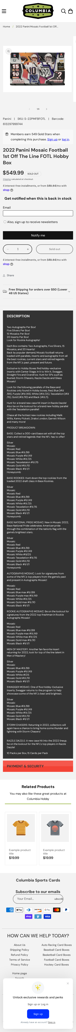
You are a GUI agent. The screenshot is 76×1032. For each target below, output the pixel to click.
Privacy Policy (19, 964)
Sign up (52, 139)
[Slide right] (46, 109)
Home (6, 26)
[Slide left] (29, 109)
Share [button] (10, 275)
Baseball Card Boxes (56, 950)
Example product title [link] (20, 851)
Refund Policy (19, 955)
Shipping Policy (19, 950)
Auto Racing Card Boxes (57, 945)
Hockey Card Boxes (56, 964)
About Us (19, 945)
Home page (19, 973)
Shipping (7, 179)
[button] (4, 11)
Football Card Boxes (56, 959)
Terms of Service (19, 959)
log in (65, 139)
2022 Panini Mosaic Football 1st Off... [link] (37, 26)
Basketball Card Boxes (57, 955)
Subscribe (58, 898)
